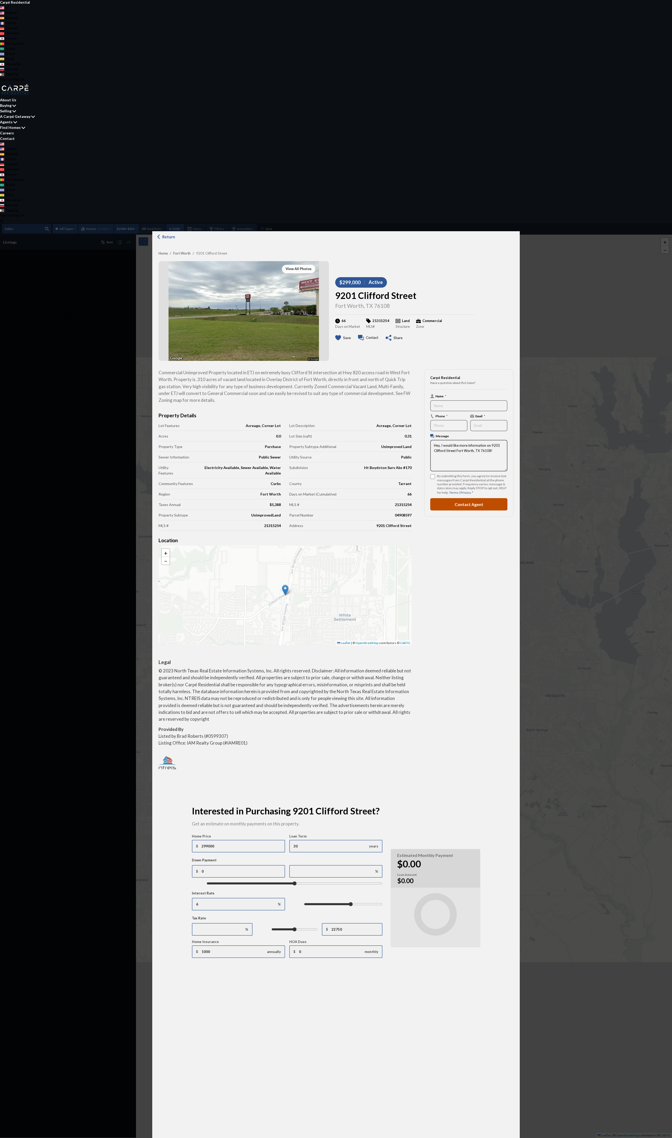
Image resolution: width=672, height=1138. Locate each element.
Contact (7, 138)
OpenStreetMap (367, 643)
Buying (6, 105)
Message (442, 436)
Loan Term (298, 836)
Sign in (18, 79)
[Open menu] (1, 220)
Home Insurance (205, 942)
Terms (453, 492)
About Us (8, 100)
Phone (441, 416)
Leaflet (345, 643)
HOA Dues (298, 942)
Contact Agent (469, 504)
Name (440, 396)
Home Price (201, 836)
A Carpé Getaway (15, 116)
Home (163, 253)
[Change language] (4, 7)
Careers (7, 133)
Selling (6, 111)
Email (480, 416)
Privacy (465, 492)
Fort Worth (182, 253)
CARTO (405, 643)
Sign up (6, 79)
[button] (285, 590)
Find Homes (10, 127)
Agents (6, 122)
